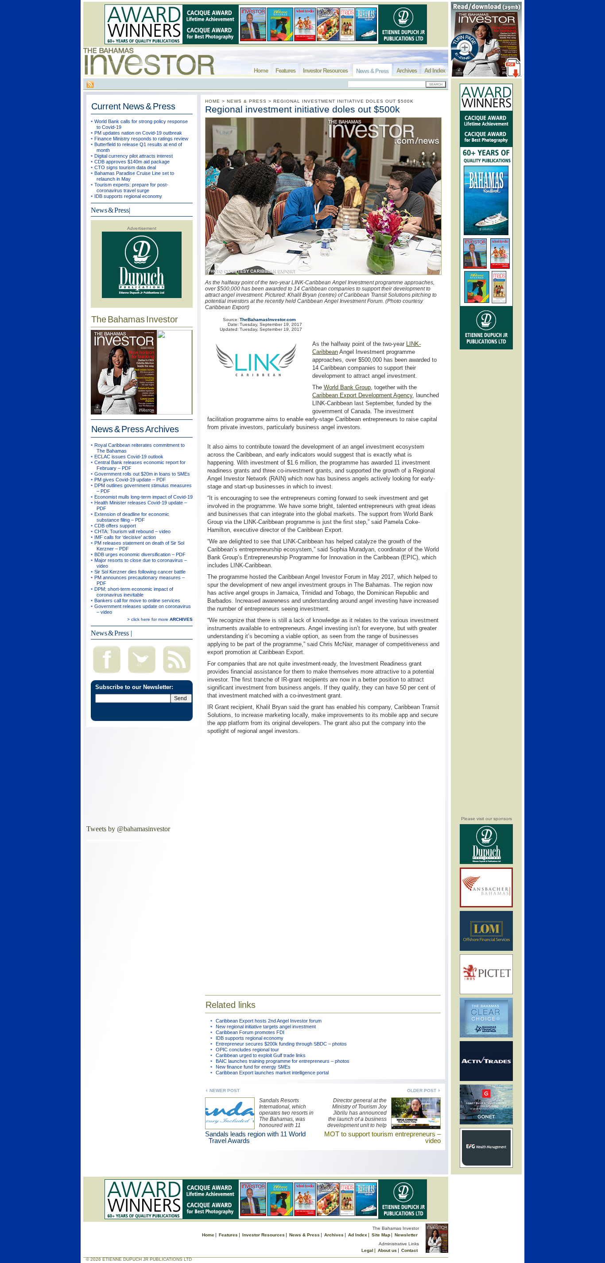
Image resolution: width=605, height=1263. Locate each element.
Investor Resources (325, 70)
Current (133, 106)
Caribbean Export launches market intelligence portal (272, 1072)
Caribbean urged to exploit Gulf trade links (261, 1055)
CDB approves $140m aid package (132, 161)
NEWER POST (224, 1090)
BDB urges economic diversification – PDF (140, 554)
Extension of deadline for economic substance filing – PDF (131, 517)
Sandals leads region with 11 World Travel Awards (255, 1137)
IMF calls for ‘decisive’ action (125, 537)
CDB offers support (115, 525)
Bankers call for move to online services (137, 600)
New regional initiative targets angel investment (266, 1026)
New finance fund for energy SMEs (253, 1066)
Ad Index (434, 70)
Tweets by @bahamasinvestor (128, 829)
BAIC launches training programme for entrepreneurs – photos (282, 1061)
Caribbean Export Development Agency (362, 395)
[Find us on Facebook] (107, 674)
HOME (212, 101)
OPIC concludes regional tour (247, 1049)
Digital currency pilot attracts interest (133, 156)
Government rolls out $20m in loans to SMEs (142, 474)
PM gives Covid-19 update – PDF (130, 479)
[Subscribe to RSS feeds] (177, 674)
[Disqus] (323, 859)
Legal (367, 1250)
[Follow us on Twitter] (142, 674)
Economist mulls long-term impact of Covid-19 (143, 497)
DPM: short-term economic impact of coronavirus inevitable (133, 591)
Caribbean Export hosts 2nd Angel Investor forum (269, 1020)
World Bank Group (347, 387)
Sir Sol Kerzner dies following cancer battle (140, 571)
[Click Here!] (486, 862)
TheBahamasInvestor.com (268, 319)
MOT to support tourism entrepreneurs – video (382, 1137)
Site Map (381, 1234)
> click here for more (160, 619)
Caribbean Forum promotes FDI (250, 1032)
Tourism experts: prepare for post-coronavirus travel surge (131, 187)
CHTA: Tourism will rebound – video (132, 531)
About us (387, 1250)
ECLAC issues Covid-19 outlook (128, 456)
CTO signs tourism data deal (125, 167)
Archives (406, 70)
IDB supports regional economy (128, 196)
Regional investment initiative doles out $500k (302, 109)
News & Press (372, 71)
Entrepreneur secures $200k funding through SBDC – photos (281, 1043)
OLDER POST (421, 1090)
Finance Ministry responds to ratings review (141, 138)
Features (285, 70)
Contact (409, 1250)
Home (261, 70)
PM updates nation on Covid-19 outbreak (138, 133)
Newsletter (406, 1234)
